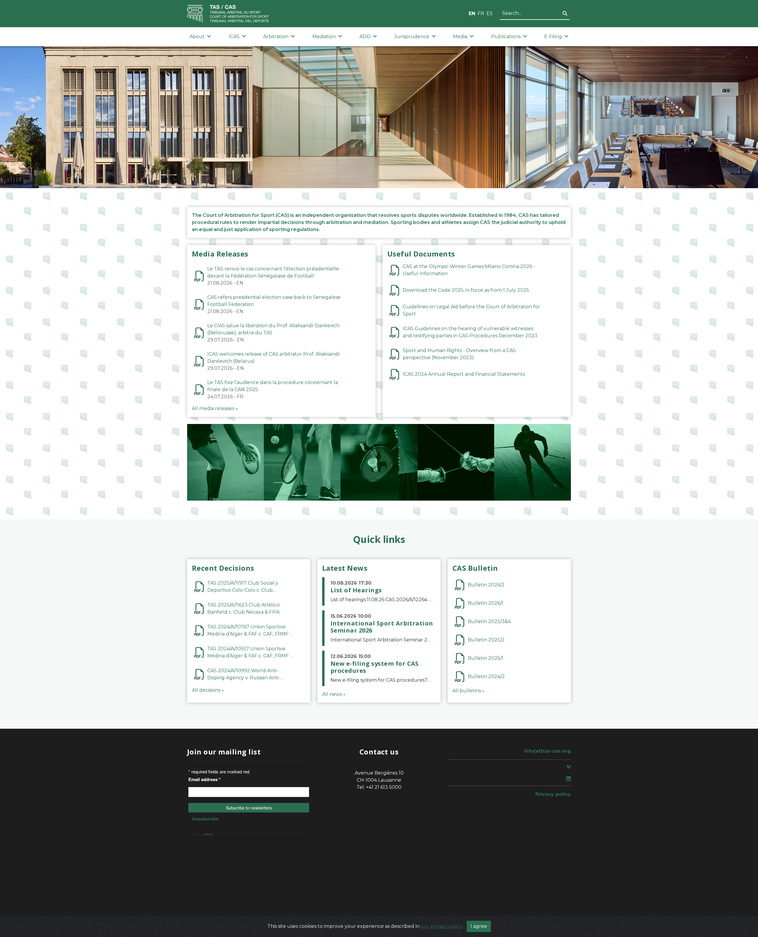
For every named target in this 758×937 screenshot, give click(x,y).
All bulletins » (468, 691)
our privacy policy (441, 926)
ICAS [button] (234, 36)
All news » (334, 694)
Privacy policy (553, 794)
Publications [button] (506, 36)
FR (481, 13)
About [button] (197, 36)
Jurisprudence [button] (411, 36)
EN (472, 13)
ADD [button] (364, 36)
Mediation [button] (324, 36)
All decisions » (208, 690)
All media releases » (215, 408)
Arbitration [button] (275, 36)
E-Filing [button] (553, 36)
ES (489, 13)
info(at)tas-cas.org (547, 751)
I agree (478, 926)
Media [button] (460, 36)
